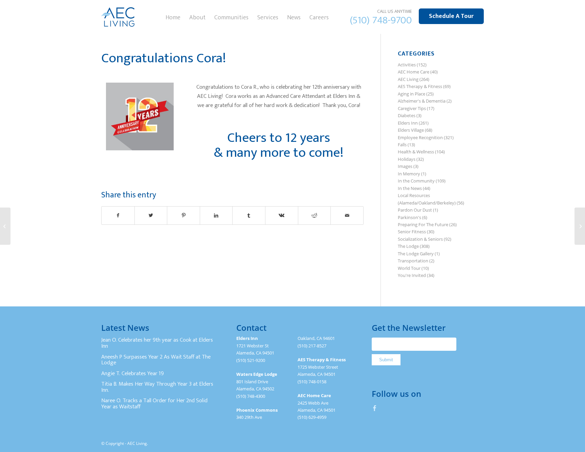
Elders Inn (408, 123)
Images (405, 166)
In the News (410, 188)
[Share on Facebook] (118, 215)
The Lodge (408, 246)
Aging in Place (411, 94)
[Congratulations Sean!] (5, 226)
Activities (407, 65)
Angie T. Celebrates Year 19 (132, 373)
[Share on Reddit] (314, 215)
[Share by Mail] (347, 215)
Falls (402, 145)
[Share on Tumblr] (249, 215)
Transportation (413, 261)
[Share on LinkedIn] (216, 215)
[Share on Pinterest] (183, 215)
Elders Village (411, 130)
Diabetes (406, 115)
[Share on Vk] (281, 215)
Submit (386, 359)
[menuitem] (173, 17)
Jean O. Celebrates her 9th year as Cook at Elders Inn (157, 343)
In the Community (416, 181)
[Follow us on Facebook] (375, 408)
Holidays (406, 159)
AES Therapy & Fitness (420, 86)
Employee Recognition (420, 137)
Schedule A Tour (451, 16)
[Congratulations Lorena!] (580, 226)
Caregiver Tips (412, 108)
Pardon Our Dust (415, 210)
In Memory (409, 174)
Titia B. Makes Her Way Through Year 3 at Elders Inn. (157, 387)
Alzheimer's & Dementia (422, 101)
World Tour (409, 268)
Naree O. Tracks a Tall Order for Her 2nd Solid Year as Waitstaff (154, 403)
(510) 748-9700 (381, 20)
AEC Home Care (413, 72)
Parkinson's (409, 217)
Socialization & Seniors (420, 239)
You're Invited (412, 275)
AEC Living (408, 79)
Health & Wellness (416, 152)
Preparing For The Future (423, 224)
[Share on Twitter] (151, 215)
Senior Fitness (412, 232)
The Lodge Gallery (416, 254)
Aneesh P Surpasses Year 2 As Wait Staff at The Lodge (156, 360)
